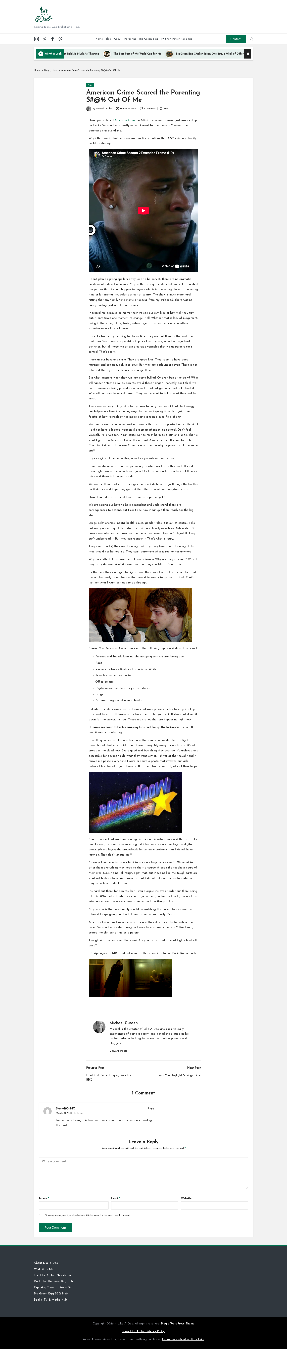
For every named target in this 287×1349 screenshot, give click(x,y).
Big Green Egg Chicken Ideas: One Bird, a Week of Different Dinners (171, 54)
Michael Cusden (124, 1023)
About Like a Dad (46, 1263)
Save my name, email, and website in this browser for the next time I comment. (88, 1215)
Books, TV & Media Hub (50, 1299)
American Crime (125, 120)
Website (186, 1198)
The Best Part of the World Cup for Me (92, 54)
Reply (151, 1109)
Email (115, 1198)
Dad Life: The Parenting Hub (53, 1281)
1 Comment (149, 108)
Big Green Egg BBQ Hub (51, 1293)
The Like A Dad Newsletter (52, 1275)
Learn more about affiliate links (183, 1339)
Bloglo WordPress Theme (177, 1323)
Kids (90, 85)
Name (44, 1198)
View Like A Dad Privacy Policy (143, 1331)
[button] (236, 39)
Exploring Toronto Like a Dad (53, 1287)
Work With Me (43, 1269)
